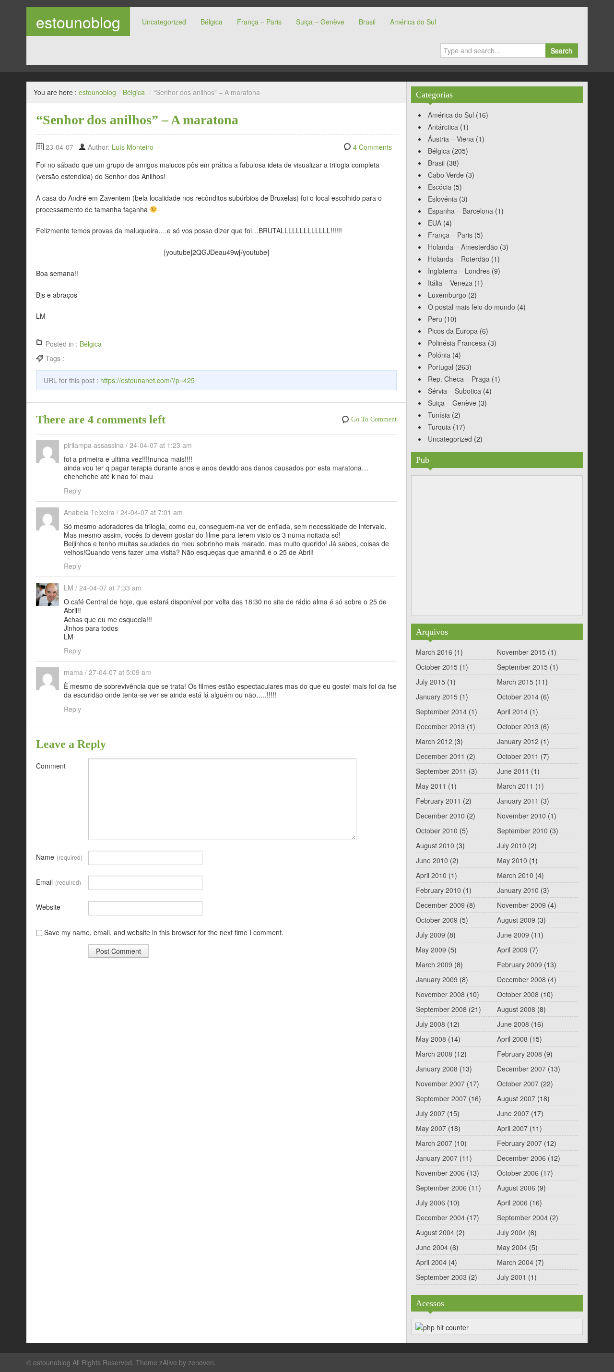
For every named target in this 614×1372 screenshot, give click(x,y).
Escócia (439, 187)
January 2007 (437, 1158)
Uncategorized (164, 21)
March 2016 (434, 652)
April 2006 (512, 1202)
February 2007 (519, 1143)
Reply (72, 490)
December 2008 (521, 979)
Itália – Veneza (450, 283)
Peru (435, 319)
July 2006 (430, 1202)
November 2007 (440, 1083)
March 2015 (515, 681)
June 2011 (513, 771)
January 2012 (518, 741)
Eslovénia (442, 199)
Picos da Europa (453, 331)
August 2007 (516, 1098)
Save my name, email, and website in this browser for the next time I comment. (163, 932)
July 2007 (430, 1113)
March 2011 (515, 786)
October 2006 (518, 1173)
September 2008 (441, 1009)
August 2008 (516, 1009)
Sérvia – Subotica (454, 391)
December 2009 (440, 905)
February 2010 (438, 890)
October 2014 (518, 696)
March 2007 (434, 1143)
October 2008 (518, 994)
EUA (434, 223)
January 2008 (437, 1068)
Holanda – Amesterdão (463, 247)
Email (58, 882)
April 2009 (512, 949)
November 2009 (521, 905)
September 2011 (441, 771)
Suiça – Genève (320, 21)
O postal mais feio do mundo (471, 307)
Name (59, 857)
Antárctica (443, 127)
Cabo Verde (446, 175)
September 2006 (441, 1187)
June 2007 (513, 1113)
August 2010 (435, 845)
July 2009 (430, 934)
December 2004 (440, 1217)
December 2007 (521, 1068)
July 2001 (511, 1277)
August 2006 (516, 1187)
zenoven (201, 1362)
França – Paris (259, 21)
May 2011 (431, 786)
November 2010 (521, 815)
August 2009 (516, 920)
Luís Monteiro (133, 147)
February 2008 (519, 1054)
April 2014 (512, 711)
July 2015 (430, 681)
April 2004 (431, 1262)
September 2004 (522, 1217)
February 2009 (519, 964)
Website (48, 907)
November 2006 (440, 1173)
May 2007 (431, 1128)
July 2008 (430, 1024)
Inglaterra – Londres (459, 271)
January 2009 (437, 979)
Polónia (439, 355)
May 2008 (431, 1039)
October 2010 (437, 830)
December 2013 (440, 726)
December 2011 (440, 756)
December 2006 (521, 1158)
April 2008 (512, 1039)
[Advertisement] (497, 545)
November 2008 (440, 994)
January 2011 (518, 801)
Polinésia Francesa (457, 343)
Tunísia (439, 415)
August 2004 (435, 1232)
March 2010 (515, 875)
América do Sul (413, 21)
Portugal (440, 367)
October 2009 (437, 920)
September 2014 (441, 711)
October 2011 (518, 756)
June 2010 (432, 860)
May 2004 (512, 1247)
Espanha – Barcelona (460, 211)
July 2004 (511, 1232)
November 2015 (521, 652)
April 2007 (512, 1128)
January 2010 (518, 890)
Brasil (367, 21)
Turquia (439, 427)
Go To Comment (374, 419)
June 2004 (432, 1247)
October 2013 (518, 726)
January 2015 (437, 696)
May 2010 (512, 860)
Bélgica (212, 21)
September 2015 (522, 667)
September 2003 (441, 1277)
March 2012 (434, 741)
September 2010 (522, 830)
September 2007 (441, 1098)
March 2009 (434, 964)
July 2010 (511, 845)
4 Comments (372, 147)
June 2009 (513, 934)
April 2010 (431, 875)
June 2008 (513, 1024)
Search (561, 50)
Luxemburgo (447, 295)
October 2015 (437, 667)
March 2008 (434, 1054)
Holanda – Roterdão (458, 259)
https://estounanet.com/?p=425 (147, 380)
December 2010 (440, 815)
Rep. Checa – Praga (459, 379)
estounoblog (78, 22)
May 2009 (431, 949)
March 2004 (515, 1262)
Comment (51, 765)
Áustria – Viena (451, 139)
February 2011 (438, 801)
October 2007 (518, 1083)
